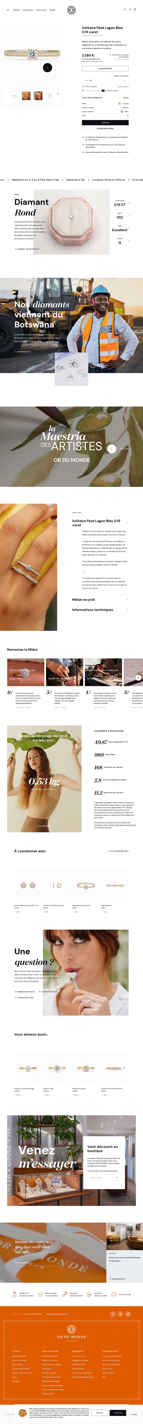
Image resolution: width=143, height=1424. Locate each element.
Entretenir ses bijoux (49, 1373)
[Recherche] (125, 9)
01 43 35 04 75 (27, 1314)
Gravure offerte (123, 86)
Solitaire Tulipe (48, 1089)
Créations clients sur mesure (22, 1373)
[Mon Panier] (135, 9)
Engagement (78, 1351)
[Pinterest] (120, 1314)
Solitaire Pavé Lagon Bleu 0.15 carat (96, 523)
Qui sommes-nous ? (79, 1356)
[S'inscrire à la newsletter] (62, 1262)
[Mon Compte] (130, 9)
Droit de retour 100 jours (111, 1360)
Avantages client (109, 1351)
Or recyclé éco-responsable (82, 1373)
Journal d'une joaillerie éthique (82, 1377)
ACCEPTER (118, 1413)
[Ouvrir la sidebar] (8, 10)
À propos (16, 1351)
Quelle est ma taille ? (121, 76)
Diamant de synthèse (49, 1360)
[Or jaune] (18, 912)
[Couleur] (129, 241)
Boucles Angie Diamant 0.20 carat (26, 905)
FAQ (103, 1377)
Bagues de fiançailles (19, 1356)
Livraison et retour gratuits (111, 1356)
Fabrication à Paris (78, 1364)
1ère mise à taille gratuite (111, 1364)
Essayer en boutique (105, 128)
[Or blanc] (15, 912)
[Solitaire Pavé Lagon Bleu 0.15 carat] (14, 96)
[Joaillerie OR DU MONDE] (71, 1333)
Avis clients (16, 1381)
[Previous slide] (138, 678)
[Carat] (129, 203)
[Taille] (129, 228)
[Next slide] (56, 93)
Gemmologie (46, 1369)
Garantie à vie (107, 1369)
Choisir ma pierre (91, 86)
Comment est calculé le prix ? (91, 59)
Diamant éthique (78, 1369)
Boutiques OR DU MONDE (21, 1369)
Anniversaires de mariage (50, 1381)
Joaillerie (16, 10)
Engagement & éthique (80, 1360)
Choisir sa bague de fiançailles (52, 1385)
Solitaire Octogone (79, 1089)
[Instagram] (128, 1314)
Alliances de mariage (19, 1360)
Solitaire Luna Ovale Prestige (24, 1089)
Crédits (134, 1414)
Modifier (126, 97)
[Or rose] (78, 912)
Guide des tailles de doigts (51, 1377)
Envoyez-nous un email (57, 1314)
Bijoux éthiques (17, 1364)
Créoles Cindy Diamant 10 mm (53, 905)
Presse (14, 1377)
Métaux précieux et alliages (51, 1364)
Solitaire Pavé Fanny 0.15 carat (111, 1089)
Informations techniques (92, 610)
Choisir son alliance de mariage (53, 1390)
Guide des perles (48, 1394)
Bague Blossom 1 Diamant (81, 905)
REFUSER (99, 1413)
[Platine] (23, 1095)
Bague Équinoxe (106, 905)
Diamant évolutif (108, 1373)
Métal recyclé (83, 599)
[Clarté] (129, 215)
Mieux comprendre (50, 1351)
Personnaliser (105, 69)
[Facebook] (113, 1314)
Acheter (105, 123)
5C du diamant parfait (50, 1356)
